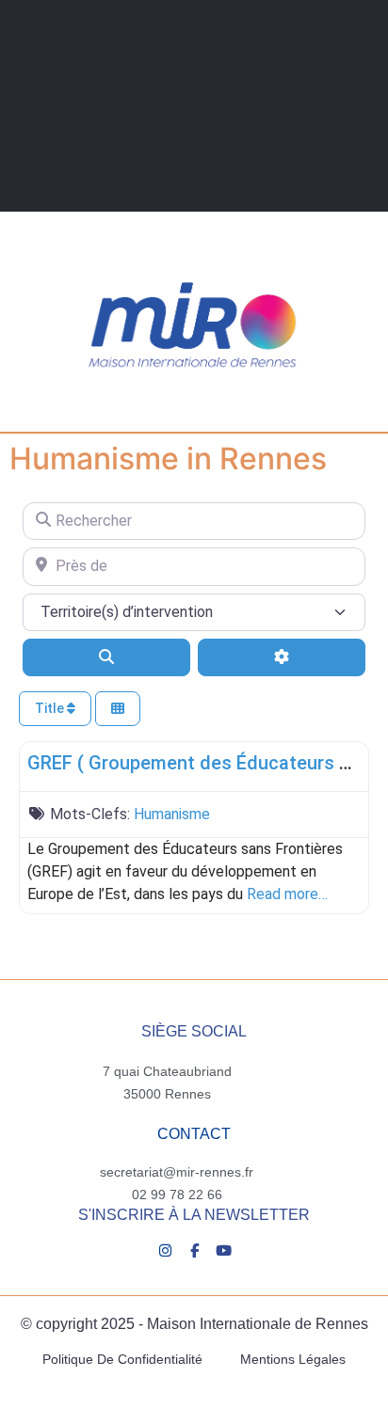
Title (51, 708)
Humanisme (172, 814)
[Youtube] (224, 1250)
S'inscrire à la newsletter (194, 1215)
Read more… (287, 894)
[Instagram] (165, 1250)
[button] (71, 389)
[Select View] (117, 708)
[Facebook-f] (194, 1250)
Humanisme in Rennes (168, 458)
